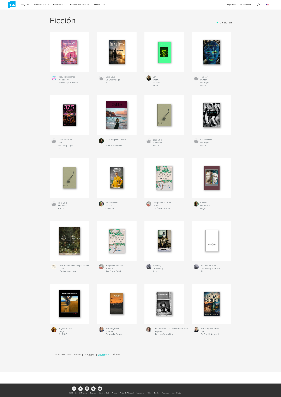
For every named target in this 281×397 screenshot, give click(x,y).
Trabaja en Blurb (104, 393)
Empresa (93, 393)
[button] (267, 5)
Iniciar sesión (245, 4)
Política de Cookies (153, 393)
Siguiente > (103, 354)
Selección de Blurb (41, 4)
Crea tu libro (226, 22)
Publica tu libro (100, 4)
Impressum (140, 393)
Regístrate (231, 4)
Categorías (24, 4)
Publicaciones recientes (79, 4)
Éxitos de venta (59, 4)
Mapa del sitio (176, 393)
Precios (114, 393)
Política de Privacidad (127, 393)
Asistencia (165, 393)
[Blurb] (11, 6)
